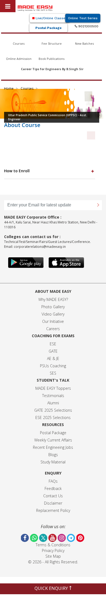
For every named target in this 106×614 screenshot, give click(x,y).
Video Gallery (53, 314)
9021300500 (87, 26)
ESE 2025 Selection (52, 417)
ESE (53, 343)
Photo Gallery (53, 306)
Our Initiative (53, 321)
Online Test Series (83, 18)
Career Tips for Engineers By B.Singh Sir (52, 69)
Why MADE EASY (52, 299)
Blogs (53, 454)
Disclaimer (53, 503)
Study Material (53, 461)
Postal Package (48, 28)
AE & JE (53, 358)
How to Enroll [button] (17, 170)
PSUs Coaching (53, 365)
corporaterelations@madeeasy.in (40, 246)
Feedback (53, 488)
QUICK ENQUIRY (52, 588)
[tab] (49, 171)
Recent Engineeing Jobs (53, 447)
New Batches (84, 43)
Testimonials (53, 395)
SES (53, 373)
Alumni (53, 402)
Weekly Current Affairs (53, 440)
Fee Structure (52, 43)
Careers (53, 328)
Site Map (53, 556)
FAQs (53, 481)
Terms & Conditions (53, 544)
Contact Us (53, 495)
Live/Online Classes (51, 18)
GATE (53, 351)
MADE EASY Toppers (53, 388)
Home (9, 88)
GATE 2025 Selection (52, 410)
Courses (18, 43)
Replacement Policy (53, 510)
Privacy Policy (53, 550)
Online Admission (19, 59)
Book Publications (51, 59)
